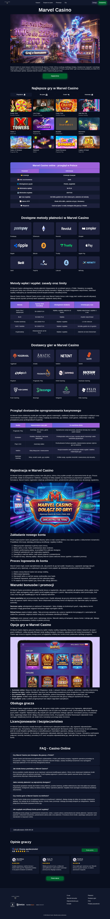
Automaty (88, 94)
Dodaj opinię (89, 850)
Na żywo (42, 94)
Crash (65, 94)
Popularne (20, 94)
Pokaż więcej (55, 878)
